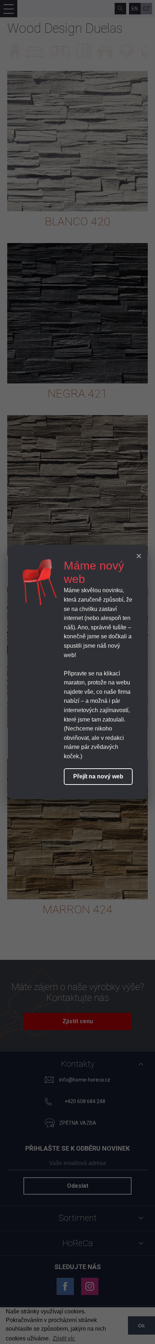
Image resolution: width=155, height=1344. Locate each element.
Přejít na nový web (98, 776)
